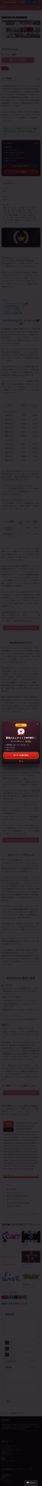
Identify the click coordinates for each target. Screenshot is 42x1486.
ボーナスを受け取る (21, 755)
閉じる (21, 761)
